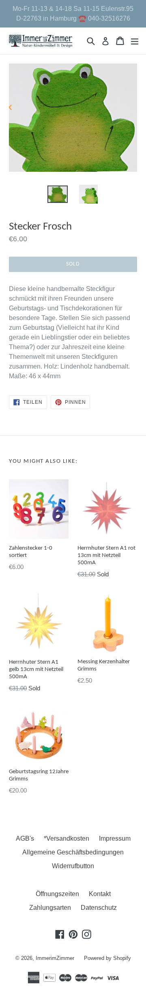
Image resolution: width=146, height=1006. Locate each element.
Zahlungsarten (50, 907)
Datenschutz (99, 907)
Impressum (115, 838)
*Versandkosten (66, 838)
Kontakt (100, 893)
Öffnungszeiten (57, 893)
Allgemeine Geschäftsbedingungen (73, 852)
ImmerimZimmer (55, 958)
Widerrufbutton (73, 866)
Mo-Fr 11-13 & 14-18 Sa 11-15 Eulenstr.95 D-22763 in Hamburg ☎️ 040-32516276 (73, 13)
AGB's (25, 838)
